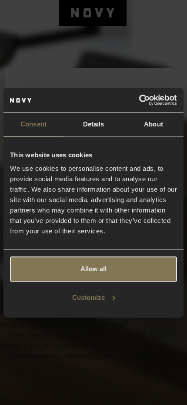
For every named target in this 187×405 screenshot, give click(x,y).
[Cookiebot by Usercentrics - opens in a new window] (139, 100)
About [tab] (153, 124)
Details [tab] (93, 124)
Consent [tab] (33, 124)
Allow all (93, 268)
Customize (88, 297)
